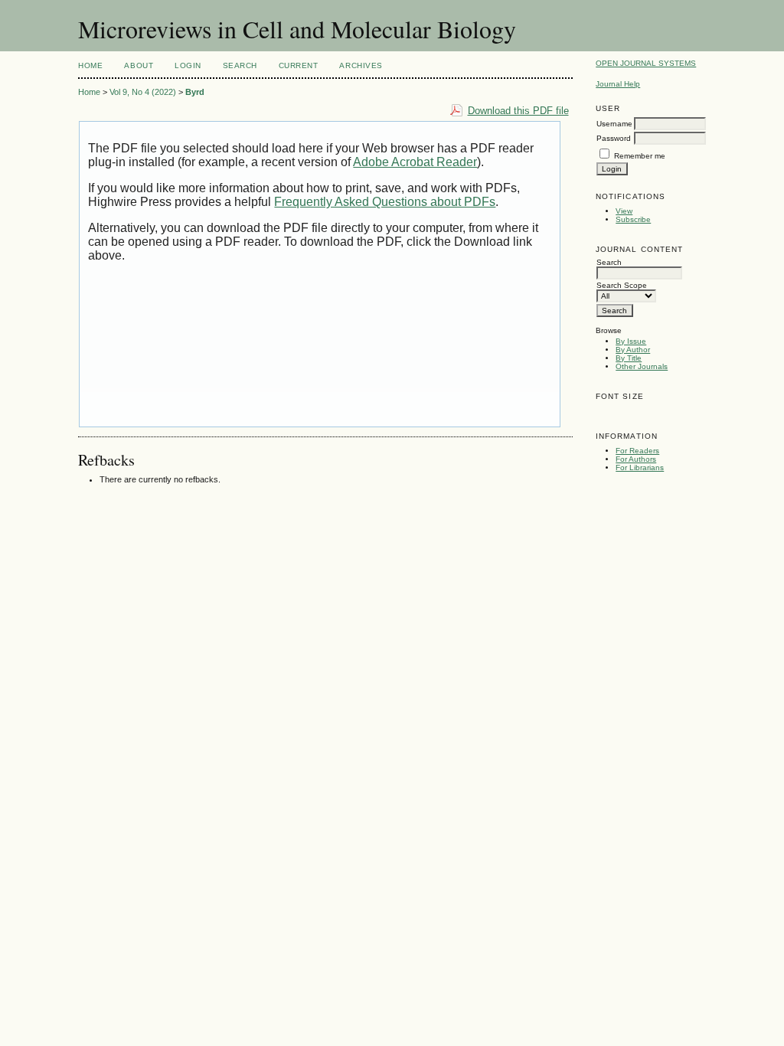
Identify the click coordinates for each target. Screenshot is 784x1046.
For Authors (636, 459)
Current (298, 65)
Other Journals (642, 366)
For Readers (637, 450)
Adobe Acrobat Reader (415, 161)
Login (188, 65)
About (138, 65)
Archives (360, 65)
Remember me (639, 156)
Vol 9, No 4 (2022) (142, 91)
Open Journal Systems (646, 63)
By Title (629, 358)
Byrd (194, 91)
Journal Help (618, 84)
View (624, 211)
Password (613, 138)
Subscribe (633, 219)
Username (614, 123)
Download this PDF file (518, 110)
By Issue (631, 341)
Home (90, 65)
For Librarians (640, 467)
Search (240, 65)
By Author (633, 349)
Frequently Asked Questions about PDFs (384, 201)
